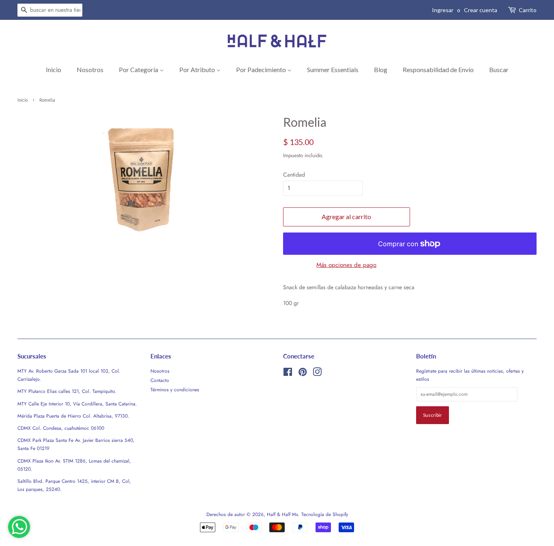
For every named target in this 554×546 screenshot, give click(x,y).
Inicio (53, 69)
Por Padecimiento (261, 69)
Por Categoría (139, 69)
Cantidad (294, 175)
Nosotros (90, 69)
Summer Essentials (333, 69)
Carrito (528, 9)
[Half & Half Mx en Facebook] (287, 373)
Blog (380, 69)
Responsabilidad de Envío (438, 69)
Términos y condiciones (174, 389)
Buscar (499, 69)
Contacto (159, 380)
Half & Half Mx (282, 514)
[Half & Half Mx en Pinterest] (302, 373)
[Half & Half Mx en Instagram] (317, 373)
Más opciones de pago (346, 264)
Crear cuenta (480, 9)
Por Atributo (197, 69)
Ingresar (442, 9)
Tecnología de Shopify (324, 514)
